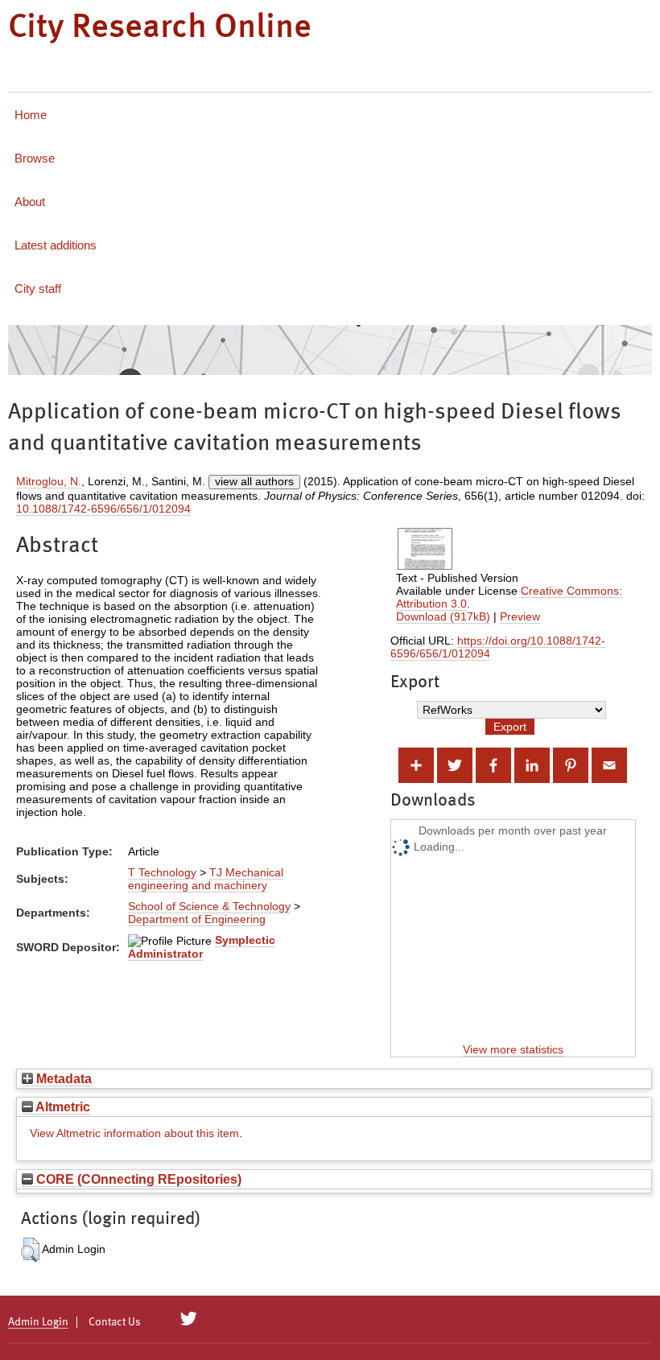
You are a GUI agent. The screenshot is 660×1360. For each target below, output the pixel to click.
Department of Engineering (197, 919)
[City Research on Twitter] (188, 1319)
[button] (30, 1250)
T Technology (162, 872)
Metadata (62, 1078)
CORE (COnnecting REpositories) (137, 1179)
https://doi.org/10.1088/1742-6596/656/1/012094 (497, 647)
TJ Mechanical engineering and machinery (205, 879)
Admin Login (38, 1322)
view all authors (254, 481)
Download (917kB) (443, 616)
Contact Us (115, 1322)
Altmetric (61, 1106)
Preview (520, 616)
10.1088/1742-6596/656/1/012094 (103, 508)
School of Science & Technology (209, 906)
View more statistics (513, 1049)
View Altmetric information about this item (134, 1133)
